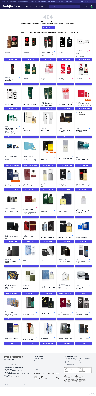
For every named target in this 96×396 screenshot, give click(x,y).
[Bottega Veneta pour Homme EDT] (12, 251)
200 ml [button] (66, 108)
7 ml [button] (48, 319)
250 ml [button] (13, 84)
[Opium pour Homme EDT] (83, 175)
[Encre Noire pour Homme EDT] (12, 226)
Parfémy (29, 6)
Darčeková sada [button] (83, 59)
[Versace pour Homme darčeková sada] (12, 275)
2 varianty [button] (48, 84)
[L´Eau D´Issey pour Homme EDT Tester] (65, 146)
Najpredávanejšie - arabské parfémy (53, 1)
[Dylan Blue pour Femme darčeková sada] (12, 146)
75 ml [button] (30, 59)
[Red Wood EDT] (65, 69)
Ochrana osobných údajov (40, 360)
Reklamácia (37, 363)
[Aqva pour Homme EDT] (83, 146)
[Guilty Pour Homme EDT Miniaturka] (83, 118)
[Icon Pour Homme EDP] (65, 42)
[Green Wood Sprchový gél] (30, 93)
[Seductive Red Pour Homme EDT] (30, 226)
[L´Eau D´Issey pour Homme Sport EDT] (83, 251)
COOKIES (92, 393)
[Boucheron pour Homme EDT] (12, 328)
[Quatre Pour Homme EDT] (65, 175)
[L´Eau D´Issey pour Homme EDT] (48, 175)
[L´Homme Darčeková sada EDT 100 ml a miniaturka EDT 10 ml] (12, 199)
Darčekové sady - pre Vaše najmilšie (35, 1)
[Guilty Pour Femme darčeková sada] (30, 199)
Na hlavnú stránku (48, 27)
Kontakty (91, 1)
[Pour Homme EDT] (48, 146)
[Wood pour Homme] (12, 42)
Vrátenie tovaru (38, 365)
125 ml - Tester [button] (66, 165)
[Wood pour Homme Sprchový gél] (12, 69)
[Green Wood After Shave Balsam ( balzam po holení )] (48, 93)
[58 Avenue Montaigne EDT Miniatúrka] (83, 199)
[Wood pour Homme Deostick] (30, 42)
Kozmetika (39, 6)
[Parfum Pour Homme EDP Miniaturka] (65, 118)
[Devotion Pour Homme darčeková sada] (30, 118)
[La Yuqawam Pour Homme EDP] (83, 328)
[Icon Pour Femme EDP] (12, 93)
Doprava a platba (38, 367)
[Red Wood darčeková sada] (83, 93)
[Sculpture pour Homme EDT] (30, 251)
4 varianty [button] (83, 319)
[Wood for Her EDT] (48, 69)
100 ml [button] (48, 59)
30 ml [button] (48, 241)
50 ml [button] (12, 266)
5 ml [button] (66, 137)
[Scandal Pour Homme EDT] (65, 303)
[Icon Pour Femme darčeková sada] (83, 42)
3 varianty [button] (13, 59)
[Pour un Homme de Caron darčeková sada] (12, 118)
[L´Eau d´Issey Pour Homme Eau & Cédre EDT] (30, 275)
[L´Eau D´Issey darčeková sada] (65, 275)
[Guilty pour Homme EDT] (83, 303)
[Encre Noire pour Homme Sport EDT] (83, 275)
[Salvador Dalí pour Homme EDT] (65, 328)
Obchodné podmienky (39, 358)
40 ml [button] (48, 293)
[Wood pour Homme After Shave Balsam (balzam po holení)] (48, 42)
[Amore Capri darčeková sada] (12, 303)
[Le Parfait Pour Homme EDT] (48, 251)
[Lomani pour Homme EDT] (30, 303)
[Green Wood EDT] (30, 69)
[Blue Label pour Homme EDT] (12, 175)
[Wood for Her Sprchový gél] (65, 93)
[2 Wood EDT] (83, 69)
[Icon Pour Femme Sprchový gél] (48, 118)
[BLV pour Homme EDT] (83, 226)
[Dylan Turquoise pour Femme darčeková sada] (30, 146)
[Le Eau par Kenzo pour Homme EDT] (48, 328)
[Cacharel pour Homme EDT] (65, 226)
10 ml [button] (83, 137)
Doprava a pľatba (84, 1)
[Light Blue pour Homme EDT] (48, 275)
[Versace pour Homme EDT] (48, 226)
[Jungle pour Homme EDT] (30, 328)
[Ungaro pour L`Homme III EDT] (65, 251)
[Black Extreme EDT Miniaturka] (48, 303)
